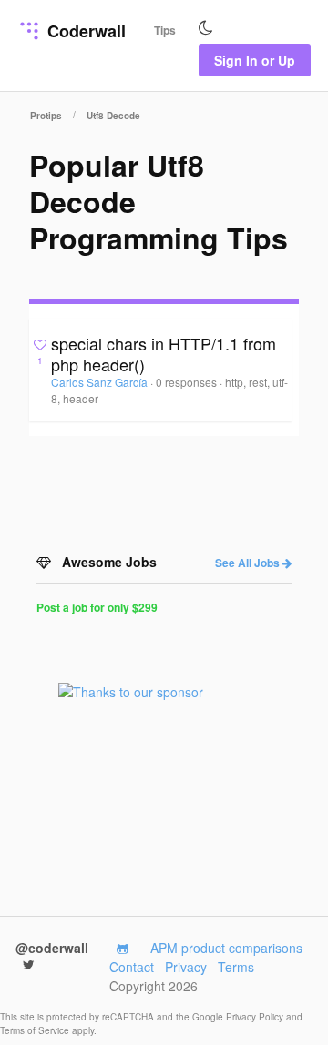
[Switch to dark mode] (205, 28)
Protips (46, 115)
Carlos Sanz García (100, 382)
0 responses (188, 382)
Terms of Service (36, 1030)
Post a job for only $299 (97, 607)
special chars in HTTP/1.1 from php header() (163, 353)
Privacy (186, 967)
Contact (131, 967)
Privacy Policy (256, 1016)
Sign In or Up (254, 60)
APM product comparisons (226, 947)
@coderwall (51, 947)
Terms (236, 967)
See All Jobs (248, 562)
